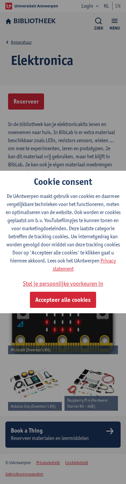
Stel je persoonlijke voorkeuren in (63, 283)
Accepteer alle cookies (63, 300)
